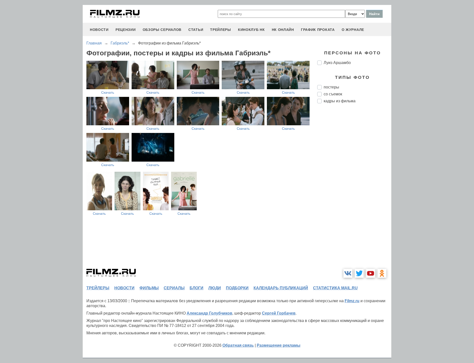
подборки (237, 288)
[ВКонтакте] (347, 273)
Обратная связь (238, 345)
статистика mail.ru (335, 288)
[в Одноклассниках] (381, 273)
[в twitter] (359, 273)
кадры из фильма (340, 101)
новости (99, 30)
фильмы (149, 288)
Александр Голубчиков (209, 313)
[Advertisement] (354, 190)
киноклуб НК (251, 30)
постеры (331, 87)
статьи (195, 30)
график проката (318, 30)
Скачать (107, 92)
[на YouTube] (370, 273)
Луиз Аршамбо (337, 63)
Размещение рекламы (278, 345)
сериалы (174, 288)
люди (214, 288)
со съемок (333, 94)
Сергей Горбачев (279, 313)
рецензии (126, 30)
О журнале (353, 30)
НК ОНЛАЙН (283, 30)
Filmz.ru (352, 301)
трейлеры (220, 30)
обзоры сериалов (162, 30)
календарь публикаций (281, 288)
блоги (196, 288)
